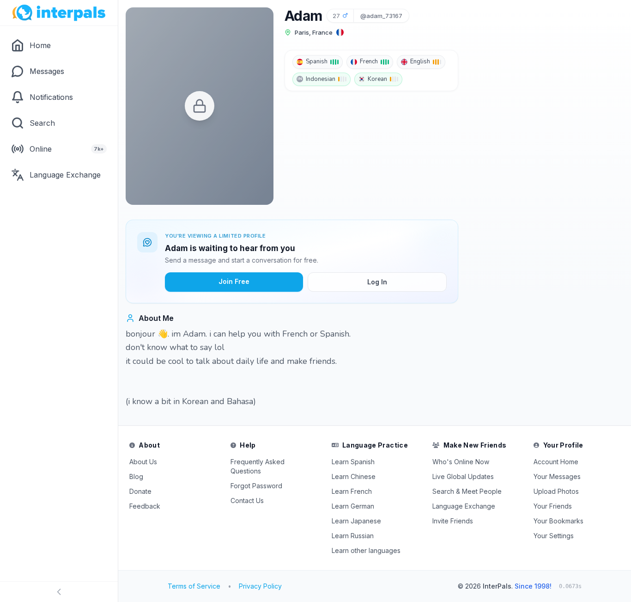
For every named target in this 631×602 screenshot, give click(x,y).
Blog (136, 476)
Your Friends (553, 506)
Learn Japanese (356, 521)
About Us (143, 462)
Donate (140, 491)
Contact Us (247, 500)
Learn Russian (353, 536)
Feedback (144, 506)
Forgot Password (256, 486)
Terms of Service (194, 586)
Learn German (353, 506)
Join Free (233, 281)
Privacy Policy (260, 586)
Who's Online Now (460, 462)
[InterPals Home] (59, 13)
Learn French (352, 491)
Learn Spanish (353, 462)
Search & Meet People (467, 491)
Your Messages (557, 476)
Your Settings (554, 536)
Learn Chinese (354, 476)
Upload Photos (556, 491)
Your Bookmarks (558, 521)
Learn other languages (366, 550)
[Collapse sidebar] (59, 592)
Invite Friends (452, 521)
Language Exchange (463, 506)
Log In (377, 282)
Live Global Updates (463, 476)
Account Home (556, 462)
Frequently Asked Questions (258, 466)
